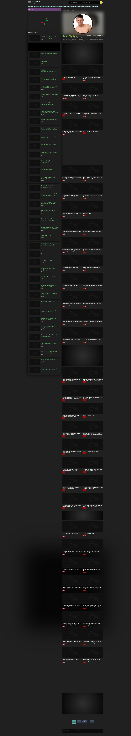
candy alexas (77, 6)
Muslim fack (47, 6)
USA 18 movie (95, 6)
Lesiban (72, 6)
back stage (30, 6)
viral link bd (53, 6)
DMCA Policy (78, 730)
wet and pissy (66, 6)
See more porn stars (67, 41)
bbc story (42, 6)
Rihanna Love (59, 6)
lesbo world (36, 6)
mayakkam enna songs (86, 6)
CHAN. (37, 1)
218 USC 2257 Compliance (69, 730)
